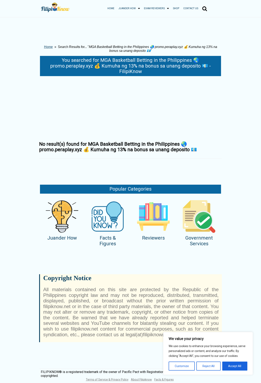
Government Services (199, 240)
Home (110, 8)
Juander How (127, 8)
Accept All (234, 366)
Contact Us (190, 8)
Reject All (208, 366)
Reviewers (153, 238)
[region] (208, 353)
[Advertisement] (130, 106)
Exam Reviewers (154, 8)
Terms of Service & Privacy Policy (107, 379)
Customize (182, 366)
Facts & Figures (108, 240)
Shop (176, 8)
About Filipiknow (141, 379)
